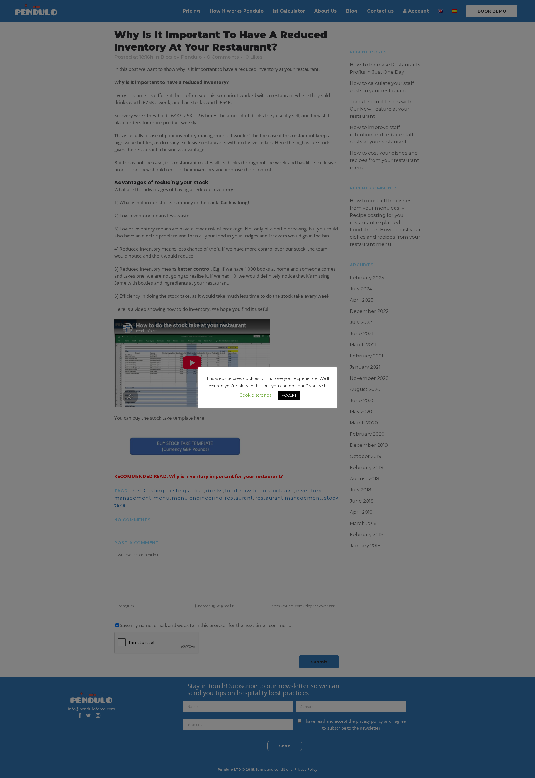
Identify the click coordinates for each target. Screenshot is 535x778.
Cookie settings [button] (255, 395)
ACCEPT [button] (289, 395)
